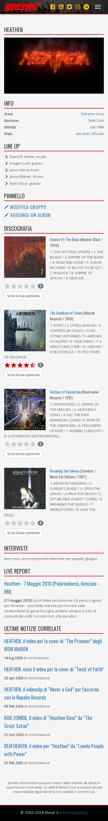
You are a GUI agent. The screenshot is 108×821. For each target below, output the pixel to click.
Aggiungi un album (30, 215)
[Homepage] (23, 7)
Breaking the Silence (64, 471)
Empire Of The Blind (64, 239)
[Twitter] (69, 6)
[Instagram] (86, 6)
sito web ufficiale (90, 133)
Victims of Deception (65, 392)
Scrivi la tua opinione (23, 296)
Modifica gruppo (27, 207)
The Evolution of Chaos (66, 313)
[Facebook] (52, 6)
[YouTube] (61, 6)
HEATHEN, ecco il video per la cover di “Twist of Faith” (54, 669)
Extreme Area (92, 113)
